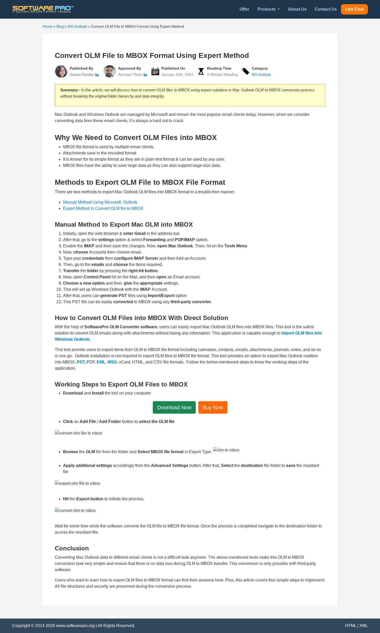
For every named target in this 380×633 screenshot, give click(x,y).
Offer (244, 9)
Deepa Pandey (82, 74)
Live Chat (354, 9)
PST (81, 362)
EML (101, 362)
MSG (112, 362)
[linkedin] (97, 74)
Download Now (174, 407)
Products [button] (267, 9)
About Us (297, 9)
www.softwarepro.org (75, 625)
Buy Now (213, 407)
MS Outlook (261, 74)
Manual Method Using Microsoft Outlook (100, 202)
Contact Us (326, 9)
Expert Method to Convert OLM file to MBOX (103, 208)
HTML (350, 625)
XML (363, 625)
